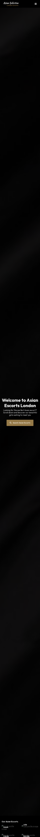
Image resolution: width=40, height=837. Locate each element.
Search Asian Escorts (21, 423)
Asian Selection (10, 3)
